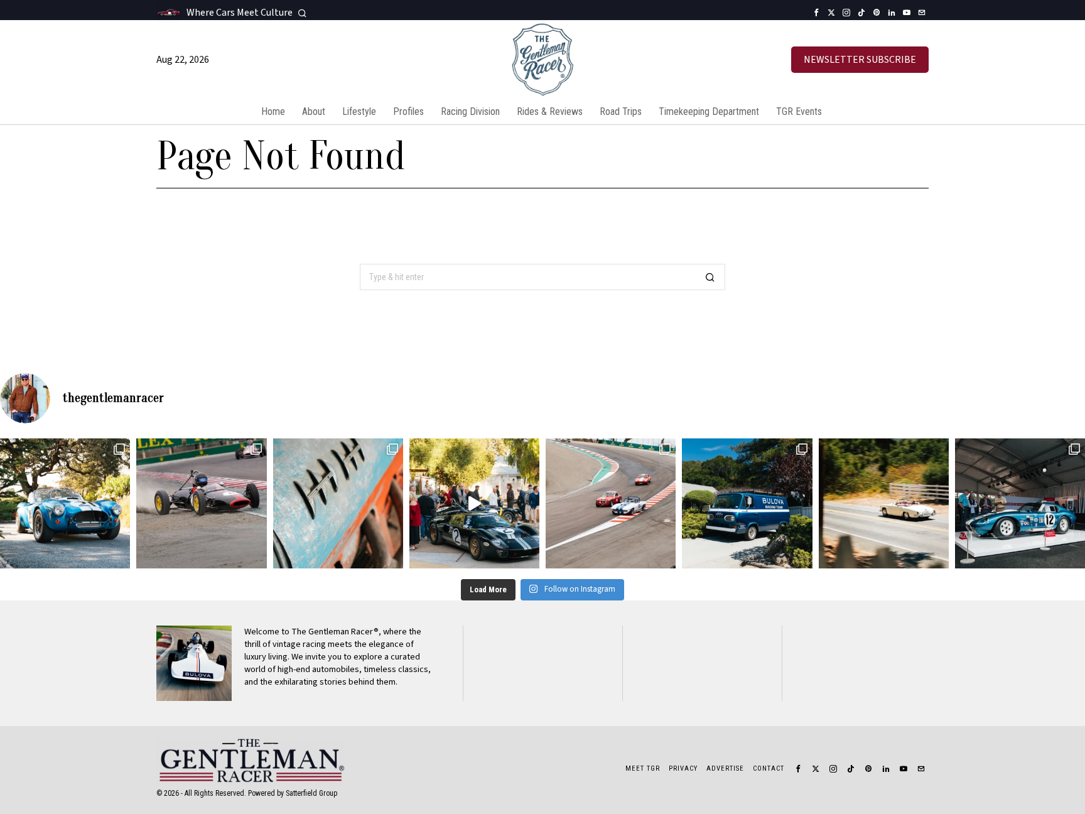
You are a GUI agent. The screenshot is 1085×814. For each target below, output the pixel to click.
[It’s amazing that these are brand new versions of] (65, 503)
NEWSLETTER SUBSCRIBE (860, 60)
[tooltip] (816, 12)
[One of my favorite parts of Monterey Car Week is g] (338, 503)
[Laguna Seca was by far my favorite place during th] (611, 503)
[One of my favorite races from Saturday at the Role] (201, 503)
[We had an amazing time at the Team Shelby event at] (474, 503)
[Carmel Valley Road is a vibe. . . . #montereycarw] (884, 503)
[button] (710, 277)
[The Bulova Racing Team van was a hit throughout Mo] (747, 503)
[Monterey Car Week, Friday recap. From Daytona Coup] (1020, 503)
